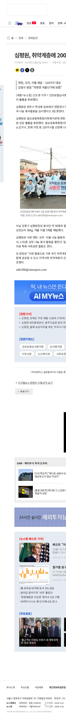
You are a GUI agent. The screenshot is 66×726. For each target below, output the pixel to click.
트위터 (27, 70)
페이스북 (22, 70)
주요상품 (25, 687)
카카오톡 (17, 70)
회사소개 (10, 687)
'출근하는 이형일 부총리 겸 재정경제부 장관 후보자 (39, 641)
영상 (29, 23)
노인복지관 (44, 354)
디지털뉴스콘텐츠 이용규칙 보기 (35, 383)
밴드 (32, 70)
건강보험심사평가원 (33, 346)
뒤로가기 (24, 391)
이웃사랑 (27, 354)
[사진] (34, 552)
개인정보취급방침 (57, 687)
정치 (51, 23)
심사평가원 (56, 346)
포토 (42, 23)
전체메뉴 (9, 23)
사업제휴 (39, 687)
